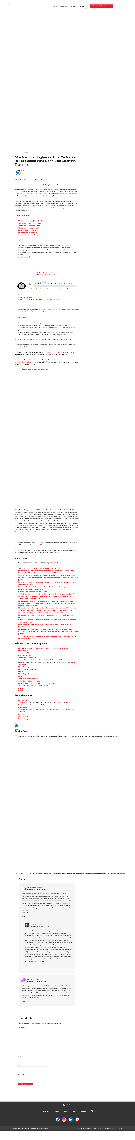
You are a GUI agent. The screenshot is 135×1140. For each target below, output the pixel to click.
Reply (23, 916)
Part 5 (23, 712)
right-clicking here (40, 299)
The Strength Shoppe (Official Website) (31, 221)
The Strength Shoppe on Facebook (30, 223)
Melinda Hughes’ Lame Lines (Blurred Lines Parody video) (37, 683)
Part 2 (63, 709)
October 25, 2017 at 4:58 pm (39, 926)
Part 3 (68, 709)
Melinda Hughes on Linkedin (27, 230)
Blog (65, 1111)
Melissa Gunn (22, 700)
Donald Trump (23, 719)
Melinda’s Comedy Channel (27, 232)
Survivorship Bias (24, 653)
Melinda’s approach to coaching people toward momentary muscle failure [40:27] (45, 601)
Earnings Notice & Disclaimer (113, 1128)
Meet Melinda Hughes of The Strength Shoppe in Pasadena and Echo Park (43, 648)
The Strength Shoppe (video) (28, 657)
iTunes (29, 295)
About (74, 1111)
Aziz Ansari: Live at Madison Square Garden (33, 685)
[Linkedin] (70, 1119)
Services (73, 6)
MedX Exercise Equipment (27, 669)
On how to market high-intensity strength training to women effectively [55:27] (45, 613)
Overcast (54, 563)
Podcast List (82, 6)
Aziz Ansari (22, 714)
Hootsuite (21, 690)
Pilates (20, 671)
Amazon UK (65, 660)
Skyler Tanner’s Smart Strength (29, 681)
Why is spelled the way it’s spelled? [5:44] (39, 568)
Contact (83, 1111)
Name (20, 1056)
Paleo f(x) (21, 676)
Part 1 (58, 709)
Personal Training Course (60, 6)
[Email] (19, 174)
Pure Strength (23, 650)
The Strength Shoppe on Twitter (29, 225)
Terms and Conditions (84, 1128)
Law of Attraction (24, 655)
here (48, 705)
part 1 (55, 702)
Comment (22, 1027)
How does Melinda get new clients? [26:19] (32, 591)
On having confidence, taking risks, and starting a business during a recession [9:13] (46, 575)
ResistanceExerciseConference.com (56, 352)
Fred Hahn (21, 705)
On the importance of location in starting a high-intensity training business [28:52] (46, 594)
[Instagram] (64, 1119)
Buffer (20, 688)
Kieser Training (23, 667)
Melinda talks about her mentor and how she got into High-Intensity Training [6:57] (46, 570)
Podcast (56, 1111)
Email (20, 1065)
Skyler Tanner (23, 709)
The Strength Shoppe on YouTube (29, 228)
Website (21, 1074)
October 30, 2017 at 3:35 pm (36, 981)
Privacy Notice (97, 1128)
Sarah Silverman (23, 716)
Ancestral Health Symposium (28, 678)
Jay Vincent (22, 702)
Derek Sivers (22, 707)
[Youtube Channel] (77, 1119)
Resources (45, 1111)
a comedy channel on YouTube (46, 208)
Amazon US (56, 660)
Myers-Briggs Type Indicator (28, 674)
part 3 (67, 702)
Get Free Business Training (101, 6)
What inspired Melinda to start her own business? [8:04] (37, 573)
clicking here (29, 297)
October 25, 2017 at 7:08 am (36, 889)
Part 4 (72, 709)
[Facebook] (16, 174)
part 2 (60, 702)
